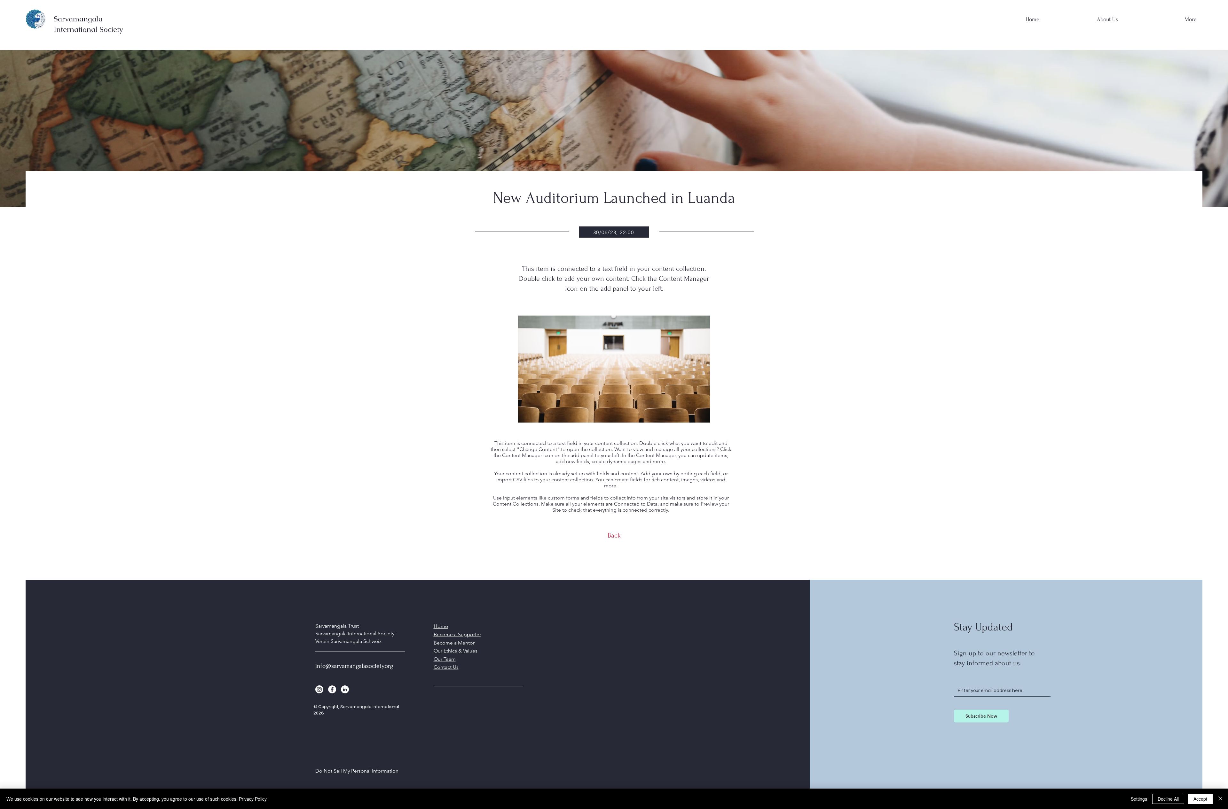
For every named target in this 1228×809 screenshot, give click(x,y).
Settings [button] (1139, 799)
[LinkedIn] (345, 689)
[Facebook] (332, 689)
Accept (1200, 799)
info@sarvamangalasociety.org (354, 665)
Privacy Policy (253, 799)
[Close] (1220, 799)
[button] (1084, 17)
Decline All (1168, 799)
